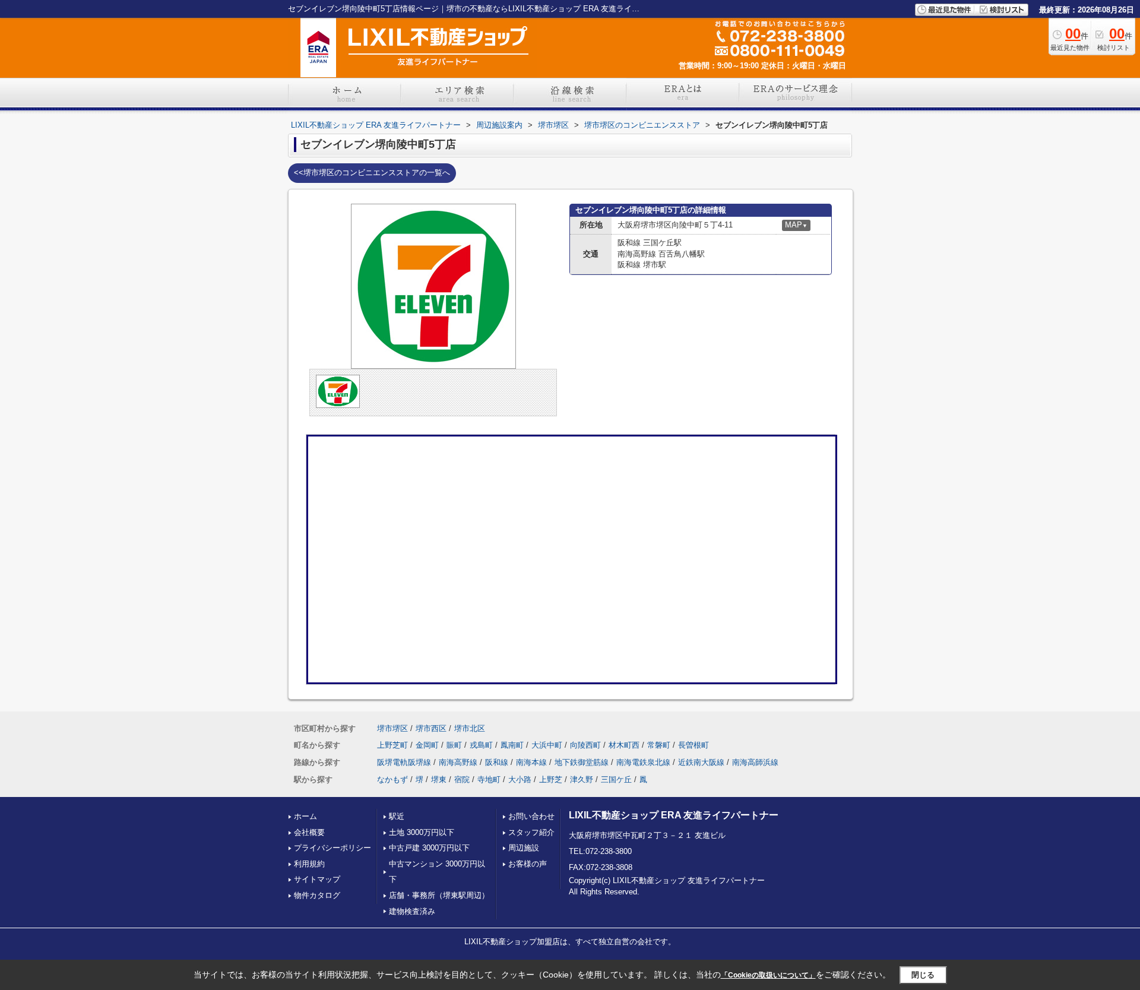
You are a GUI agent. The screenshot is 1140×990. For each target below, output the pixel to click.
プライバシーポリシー (332, 847)
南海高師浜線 (755, 762)
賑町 (454, 745)
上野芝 (550, 779)
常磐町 (658, 745)
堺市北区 (469, 728)
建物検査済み (412, 911)
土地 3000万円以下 (421, 832)
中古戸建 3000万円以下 (429, 847)
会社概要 (309, 832)
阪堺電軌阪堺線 (404, 762)
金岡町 (427, 745)
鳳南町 (512, 745)
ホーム (305, 816)
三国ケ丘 (616, 779)
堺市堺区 (392, 728)
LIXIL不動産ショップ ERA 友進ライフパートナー (673, 815)
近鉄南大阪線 (701, 762)
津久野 (581, 779)
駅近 (396, 816)
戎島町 (481, 745)
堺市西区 (431, 728)
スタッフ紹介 (531, 832)
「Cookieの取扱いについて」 (768, 975)
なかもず (392, 779)
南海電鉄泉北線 (643, 762)
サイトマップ (317, 879)
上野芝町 (392, 745)
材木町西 (624, 745)
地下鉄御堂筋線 (582, 762)
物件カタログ (317, 895)
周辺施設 (523, 847)
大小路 (519, 779)
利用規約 (309, 863)
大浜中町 (546, 745)
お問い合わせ (531, 816)
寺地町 (489, 779)
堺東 (438, 779)
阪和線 (496, 762)
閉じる (923, 974)
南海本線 (531, 762)
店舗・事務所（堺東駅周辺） (439, 895)
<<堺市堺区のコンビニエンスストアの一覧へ (372, 172)
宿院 (462, 779)
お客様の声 (527, 863)
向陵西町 (585, 745)
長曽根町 (693, 745)
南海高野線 (458, 762)
